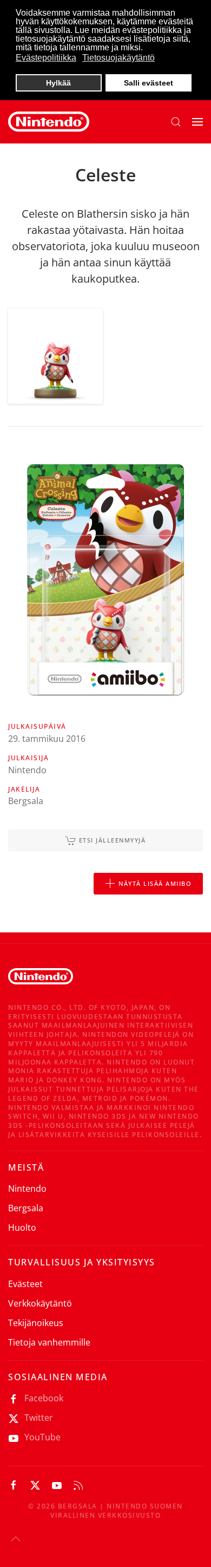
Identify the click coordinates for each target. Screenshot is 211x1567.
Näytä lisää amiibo (155, 883)
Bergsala (25, 1208)
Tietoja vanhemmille (49, 1342)
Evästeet (25, 1284)
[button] (175, 121)
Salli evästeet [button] (148, 83)
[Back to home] (48, 121)
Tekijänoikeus (35, 1323)
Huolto (22, 1227)
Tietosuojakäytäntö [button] (118, 57)
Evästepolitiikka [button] (46, 57)
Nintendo (27, 1188)
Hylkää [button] (58, 83)
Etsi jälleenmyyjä (112, 840)
